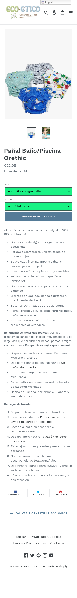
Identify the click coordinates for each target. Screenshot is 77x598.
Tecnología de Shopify (54, 566)
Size (7, 184)
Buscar (21, 537)
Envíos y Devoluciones (29, 543)
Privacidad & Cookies (46, 537)
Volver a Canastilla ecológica (41, 513)
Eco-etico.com (28, 566)
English (48, 2)
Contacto (57, 543)
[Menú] (71, 12)
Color (8, 199)
